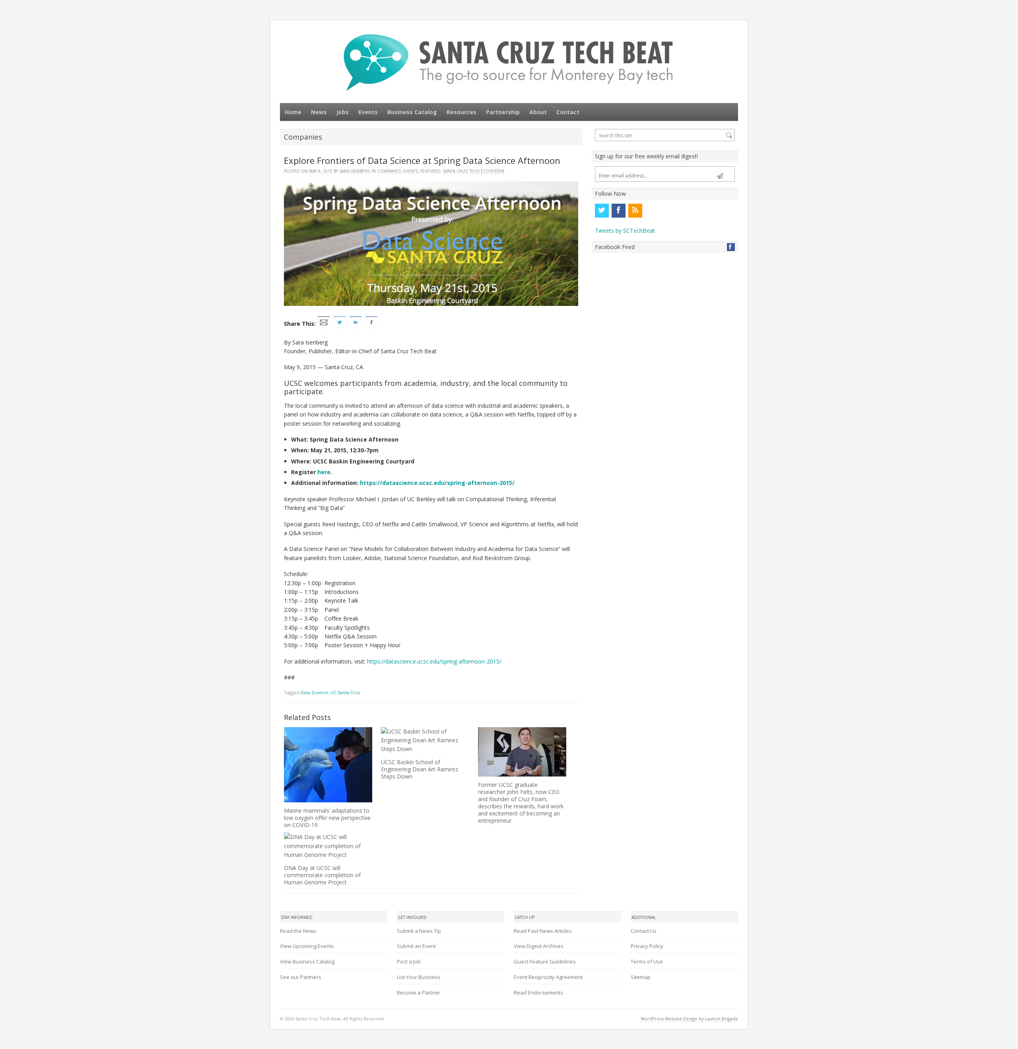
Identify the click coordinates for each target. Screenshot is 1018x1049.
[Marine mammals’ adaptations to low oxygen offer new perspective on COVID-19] (328, 765)
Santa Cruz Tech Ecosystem (473, 171)
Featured (430, 171)
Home (293, 112)
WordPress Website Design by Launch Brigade (689, 1019)
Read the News (298, 930)
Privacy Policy (647, 946)
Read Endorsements (538, 992)
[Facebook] (618, 210)
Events (368, 112)
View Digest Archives (538, 946)
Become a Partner (418, 992)
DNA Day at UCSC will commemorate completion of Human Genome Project (322, 875)
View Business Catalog (307, 961)
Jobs (342, 112)
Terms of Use (647, 961)
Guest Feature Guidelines (545, 961)
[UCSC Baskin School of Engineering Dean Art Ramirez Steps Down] (425, 740)
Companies (389, 171)
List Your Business (419, 977)
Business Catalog (412, 112)
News (319, 112)
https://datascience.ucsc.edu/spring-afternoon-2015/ (437, 483)
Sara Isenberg (354, 171)
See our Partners (300, 977)
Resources (461, 112)
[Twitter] (601, 210)
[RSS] (635, 210)
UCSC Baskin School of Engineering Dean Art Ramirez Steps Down (419, 769)
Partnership (503, 112)
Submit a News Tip (419, 930)
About (538, 112)
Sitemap (641, 977)
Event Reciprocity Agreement (548, 977)
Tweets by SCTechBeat (625, 230)
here (323, 472)
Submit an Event (416, 946)
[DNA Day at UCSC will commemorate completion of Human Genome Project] (328, 846)
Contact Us (644, 930)
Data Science (314, 692)
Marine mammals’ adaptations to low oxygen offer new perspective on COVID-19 (327, 818)
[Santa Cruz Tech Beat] (509, 62)
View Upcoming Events (307, 946)
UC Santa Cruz (345, 692)
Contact (567, 112)
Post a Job (409, 961)
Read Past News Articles (543, 930)
